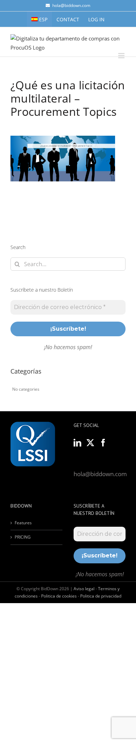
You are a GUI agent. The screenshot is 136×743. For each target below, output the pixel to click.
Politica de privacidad (100, 596)
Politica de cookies (59, 596)
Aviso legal (84, 589)
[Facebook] (103, 442)
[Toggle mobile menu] (122, 55)
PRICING (23, 537)
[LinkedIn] (77, 442)
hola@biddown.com (71, 5)
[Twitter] (90, 442)
